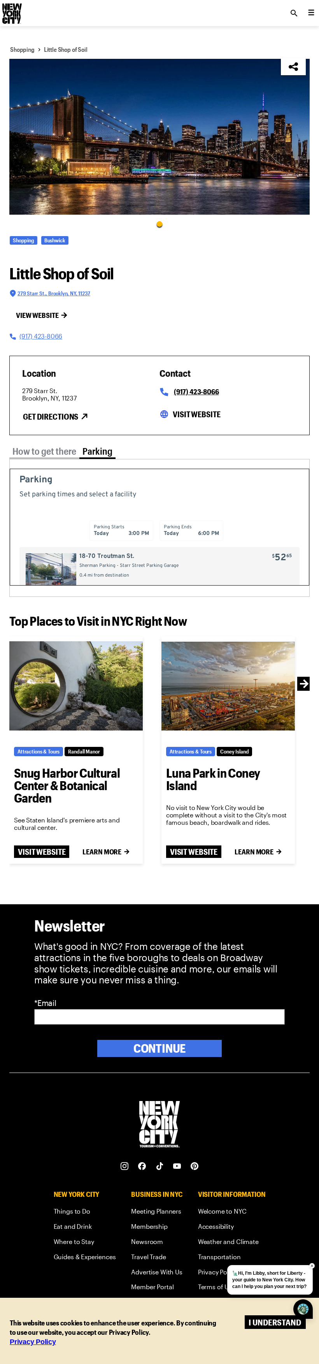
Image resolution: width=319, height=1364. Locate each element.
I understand (275, 1322)
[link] (85, 1212)
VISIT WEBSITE (41, 851)
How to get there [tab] (44, 451)
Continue (159, 1048)
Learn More (101, 851)
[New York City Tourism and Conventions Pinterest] (195, 1166)
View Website (37, 315)
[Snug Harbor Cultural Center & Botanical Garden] (76, 686)
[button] (159, 137)
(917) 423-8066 (196, 391)
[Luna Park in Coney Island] (228, 686)
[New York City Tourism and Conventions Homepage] (159, 1125)
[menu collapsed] (311, 13)
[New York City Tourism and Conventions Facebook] (142, 1166)
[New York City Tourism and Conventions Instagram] (125, 1166)
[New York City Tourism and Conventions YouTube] (177, 1166)
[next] (304, 684)
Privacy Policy (33, 1342)
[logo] (11, 11)
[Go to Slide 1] (159, 223)
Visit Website (196, 414)
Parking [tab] (97, 451)
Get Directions (50, 416)
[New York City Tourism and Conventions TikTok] (160, 1166)
